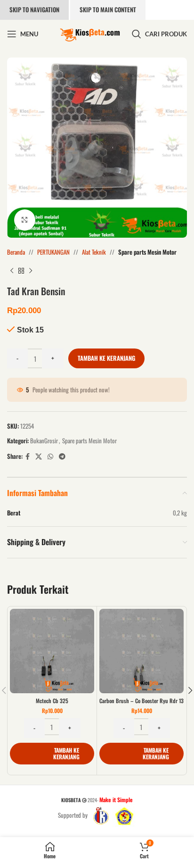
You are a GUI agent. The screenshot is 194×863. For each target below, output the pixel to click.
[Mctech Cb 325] (52, 651)
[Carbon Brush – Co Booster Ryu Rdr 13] (141, 651)
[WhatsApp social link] (50, 456)
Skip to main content (108, 9)
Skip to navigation (34, 9)
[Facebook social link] (27, 456)
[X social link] (38, 456)
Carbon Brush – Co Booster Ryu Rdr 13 (141, 701)
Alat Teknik (94, 252)
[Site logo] (89, 33)
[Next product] (30, 271)
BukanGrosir (44, 440)
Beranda (16, 252)
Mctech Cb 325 (52, 701)
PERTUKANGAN (53, 252)
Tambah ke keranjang (106, 358)
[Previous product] (11, 271)
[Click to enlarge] (24, 220)
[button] (52, 753)
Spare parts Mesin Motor (147, 252)
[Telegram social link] (62, 456)
